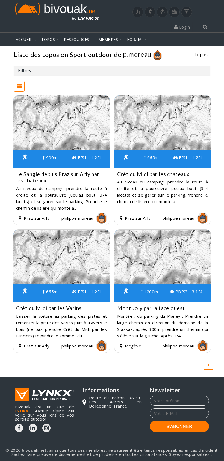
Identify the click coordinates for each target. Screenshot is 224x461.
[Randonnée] (137, 12)
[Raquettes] (150, 12)
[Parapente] (186, 12)
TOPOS (48, 39)
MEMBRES (108, 39)
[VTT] (174, 12)
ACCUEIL (24, 39)
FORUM (134, 39)
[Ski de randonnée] (162, 12)
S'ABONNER (179, 426)
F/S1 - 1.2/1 (89, 157)
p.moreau (137, 54)
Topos (201, 54)
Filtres (24, 70)
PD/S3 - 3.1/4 (188, 291)
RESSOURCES (76, 39)
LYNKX (21, 411)
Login (184, 27)
